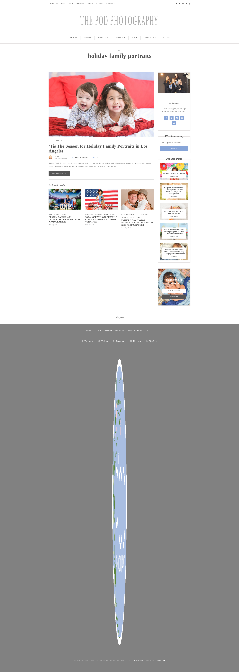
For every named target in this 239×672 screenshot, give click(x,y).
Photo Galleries (57, 4)
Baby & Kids (128, 214)
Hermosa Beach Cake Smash (174, 173)
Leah (58, 156)
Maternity (73, 38)
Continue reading (59, 173)
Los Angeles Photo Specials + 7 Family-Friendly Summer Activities (101, 219)
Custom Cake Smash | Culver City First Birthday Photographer (64, 219)
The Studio (120, 330)
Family (134, 38)
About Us (166, 38)
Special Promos (150, 38)
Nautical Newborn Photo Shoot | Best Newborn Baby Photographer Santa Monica (174, 252)
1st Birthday (120, 38)
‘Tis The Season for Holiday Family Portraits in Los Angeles (98, 149)
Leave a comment (81, 157)
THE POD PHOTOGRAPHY (135, 660)
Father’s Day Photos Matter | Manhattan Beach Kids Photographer (137, 222)
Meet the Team (135, 330)
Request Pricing (77, 4)
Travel (64, 214)
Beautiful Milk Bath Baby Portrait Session (174, 213)
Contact (110, 4)
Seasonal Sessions (94, 214)
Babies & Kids (103, 38)
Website (89, 330)
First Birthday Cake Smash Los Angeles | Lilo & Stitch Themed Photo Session (174, 232)
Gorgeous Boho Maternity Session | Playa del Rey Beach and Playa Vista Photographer (174, 191)
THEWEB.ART (160, 660)
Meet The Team (95, 4)
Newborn (87, 38)
